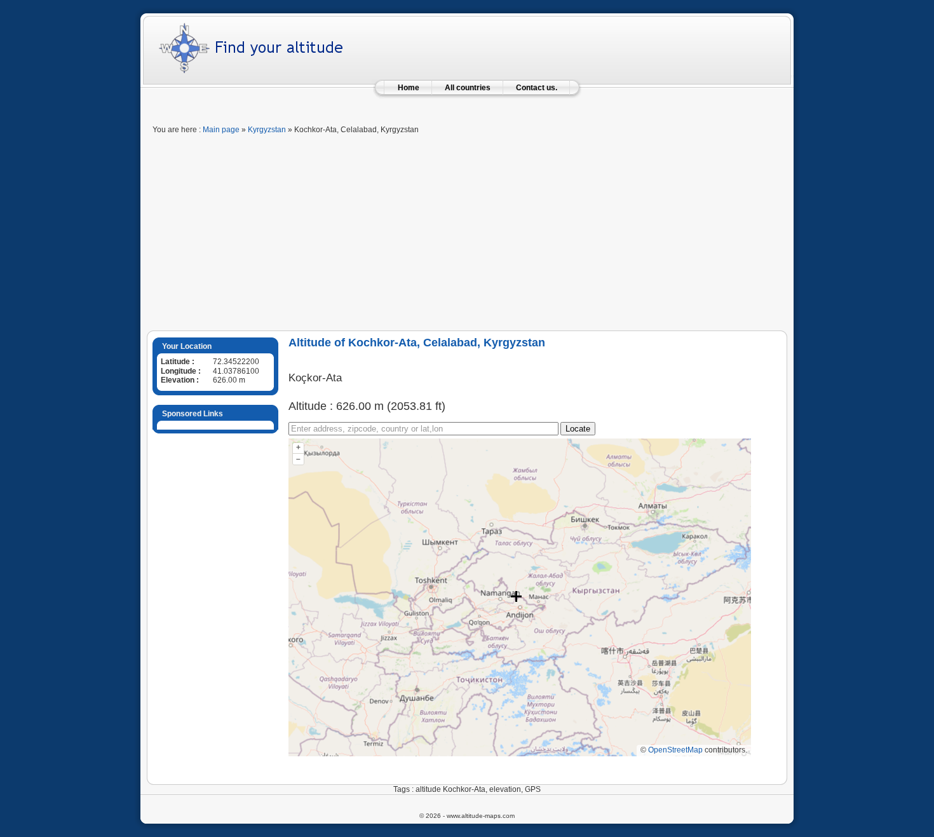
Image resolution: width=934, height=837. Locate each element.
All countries (468, 87)
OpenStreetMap (675, 749)
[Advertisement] (467, 235)
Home (408, 87)
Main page (221, 129)
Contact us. (536, 87)
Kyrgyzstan (267, 129)
